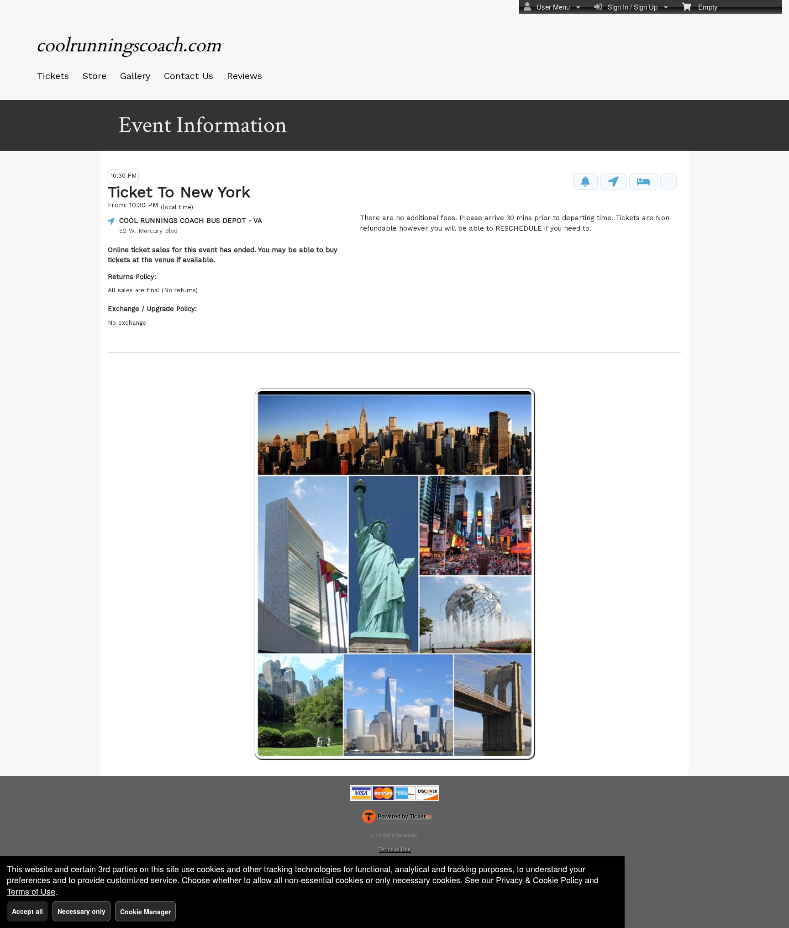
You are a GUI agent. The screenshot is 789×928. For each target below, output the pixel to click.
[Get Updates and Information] (585, 182)
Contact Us (188, 75)
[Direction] (613, 182)
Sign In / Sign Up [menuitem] (630, 6)
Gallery (135, 75)
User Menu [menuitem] (551, 6)
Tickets (53, 75)
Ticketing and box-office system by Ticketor (396, 818)
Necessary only (81, 911)
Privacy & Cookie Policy (539, 880)
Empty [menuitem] (704, 6)
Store (94, 75)
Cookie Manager (145, 911)
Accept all (27, 911)
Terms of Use (395, 849)
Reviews (244, 75)
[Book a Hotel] (643, 182)
